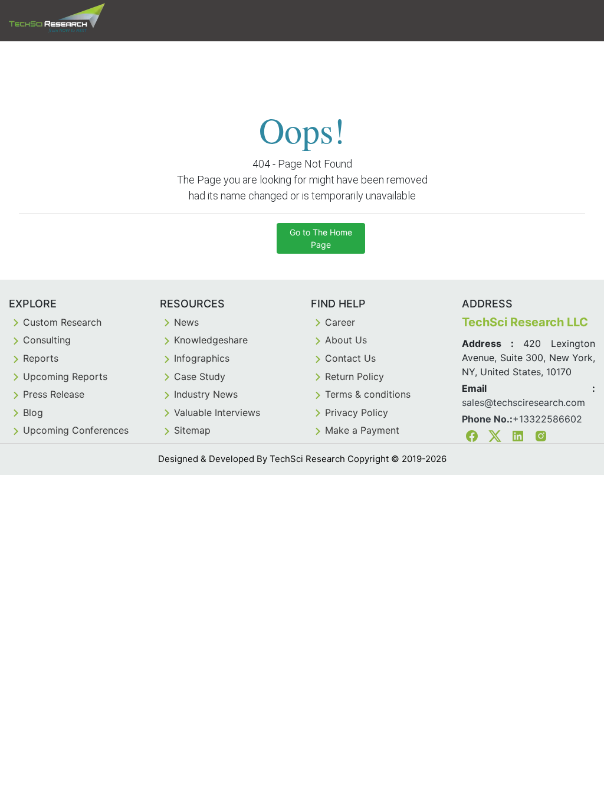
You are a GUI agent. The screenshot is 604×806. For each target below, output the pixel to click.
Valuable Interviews (217, 412)
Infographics (201, 358)
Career (340, 322)
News (186, 322)
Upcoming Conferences (76, 430)
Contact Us (350, 358)
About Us (346, 340)
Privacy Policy (356, 412)
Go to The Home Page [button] (321, 238)
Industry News (206, 394)
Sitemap (192, 430)
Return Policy (354, 376)
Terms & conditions (368, 394)
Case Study (199, 376)
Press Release (53, 394)
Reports (40, 358)
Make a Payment (362, 430)
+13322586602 (547, 419)
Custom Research (62, 322)
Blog (33, 412)
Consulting (47, 340)
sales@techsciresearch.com (523, 402)
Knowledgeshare (211, 340)
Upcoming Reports (65, 376)
